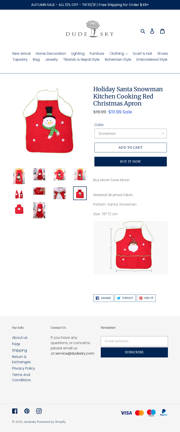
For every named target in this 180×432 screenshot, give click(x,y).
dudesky (30, 422)
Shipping (19, 350)
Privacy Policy (23, 368)
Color (99, 124)
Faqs (16, 343)
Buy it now (130, 162)
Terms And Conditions (21, 377)
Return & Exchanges (21, 359)
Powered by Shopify (51, 422)
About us (19, 337)
